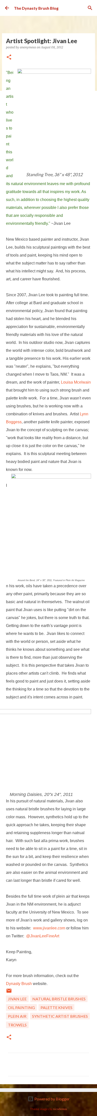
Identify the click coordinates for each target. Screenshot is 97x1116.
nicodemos (60, 1109)
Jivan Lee (17, 998)
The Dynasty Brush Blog (36, 8)
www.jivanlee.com (49, 928)
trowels (17, 1024)
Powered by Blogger (52, 1098)
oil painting (21, 1007)
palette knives (56, 1007)
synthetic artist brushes (60, 1016)
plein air (17, 1016)
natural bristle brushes (59, 998)
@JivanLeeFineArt (42, 936)
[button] (9, 57)
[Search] (90, 8)
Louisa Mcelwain (76, 382)
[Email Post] (9, 992)
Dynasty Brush (19, 984)
